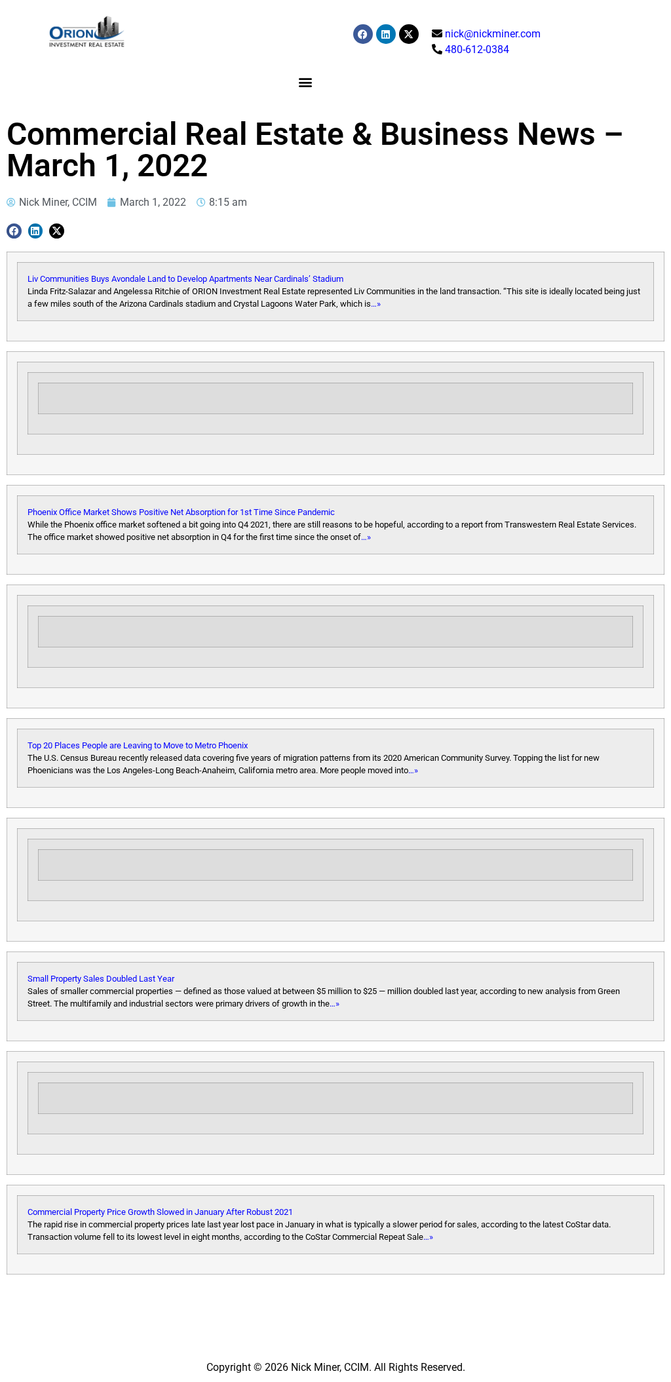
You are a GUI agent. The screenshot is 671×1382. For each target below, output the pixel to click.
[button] (305, 81)
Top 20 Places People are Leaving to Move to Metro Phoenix (138, 745)
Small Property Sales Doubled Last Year (101, 979)
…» (376, 304)
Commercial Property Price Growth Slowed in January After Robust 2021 (160, 1212)
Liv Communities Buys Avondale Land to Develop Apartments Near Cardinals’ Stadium (185, 279)
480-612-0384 (477, 49)
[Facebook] (363, 34)
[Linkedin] (386, 34)
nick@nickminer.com (493, 34)
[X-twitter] (409, 34)
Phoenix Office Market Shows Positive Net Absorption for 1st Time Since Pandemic (181, 512)
